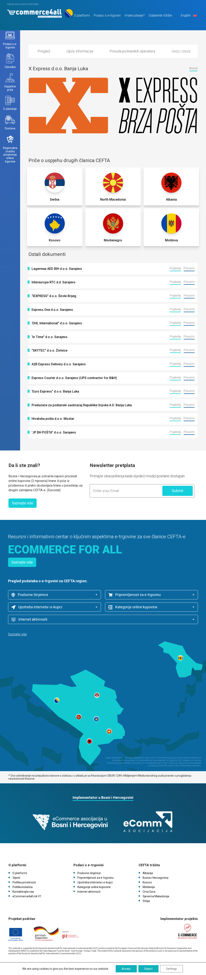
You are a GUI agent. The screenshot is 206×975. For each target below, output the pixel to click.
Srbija (146, 901)
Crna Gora (149, 891)
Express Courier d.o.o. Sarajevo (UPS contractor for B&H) (74, 378)
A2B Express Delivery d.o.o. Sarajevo (59, 364)
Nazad (193, 68)
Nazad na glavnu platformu (23, 4)
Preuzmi (189, 268)
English (185, 15)
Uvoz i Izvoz (181, 51)
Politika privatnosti (24, 882)
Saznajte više (22, 503)
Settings (171, 968)
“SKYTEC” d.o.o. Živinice (49, 350)
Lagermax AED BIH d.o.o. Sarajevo (57, 269)
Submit (177, 491)
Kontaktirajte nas (23, 891)
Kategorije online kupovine (135, 607)
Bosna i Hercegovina (155, 877)
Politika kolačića (22, 887)
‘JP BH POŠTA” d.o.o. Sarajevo (54, 432)
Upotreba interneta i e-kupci (40, 607)
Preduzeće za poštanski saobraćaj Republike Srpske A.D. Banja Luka (82, 405)
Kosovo (147, 882)
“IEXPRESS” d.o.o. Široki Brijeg (54, 296)
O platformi (82, 15)
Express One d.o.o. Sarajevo (52, 310)
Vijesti (16, 877)
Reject (148, 968)
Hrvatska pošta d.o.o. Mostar (53, 419)
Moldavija (149, 887)
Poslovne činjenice (32, 595)
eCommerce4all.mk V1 (26, 896)
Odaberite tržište (160, 15)
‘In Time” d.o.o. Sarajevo (49, 337)
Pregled (44, 51)
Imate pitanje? (135, 15)
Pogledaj (175, 268)
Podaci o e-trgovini (107, 15)
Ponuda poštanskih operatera (132, 51)
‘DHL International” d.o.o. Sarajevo (57, 323)
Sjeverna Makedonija (156, 896)
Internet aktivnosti (32, 619)
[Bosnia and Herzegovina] (34, 12)
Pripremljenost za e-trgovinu (137, 595)
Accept (126, 968)
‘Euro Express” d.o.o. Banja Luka (55, 391)
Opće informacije (80, 51)
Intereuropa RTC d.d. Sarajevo (53, 282)
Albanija (148, 873)
